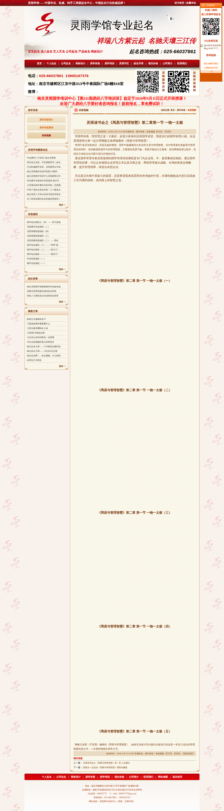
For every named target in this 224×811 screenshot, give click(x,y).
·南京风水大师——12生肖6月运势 (41, 351)
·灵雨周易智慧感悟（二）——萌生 (42, 240)
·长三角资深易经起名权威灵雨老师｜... (44, 199)
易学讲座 (95, 63)
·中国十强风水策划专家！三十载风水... (44, 190)
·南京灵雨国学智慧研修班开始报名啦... (44, 286)
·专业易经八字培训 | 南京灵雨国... (41, 158)
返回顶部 (188, 753)
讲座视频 (46, 135)
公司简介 (168, 63)
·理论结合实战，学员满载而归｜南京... (44, 162)
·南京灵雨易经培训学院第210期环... (42, 171)
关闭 (168, 131)
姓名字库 (139, 63)
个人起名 (51, 63)
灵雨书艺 (124, 63)
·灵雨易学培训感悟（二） (38, 227)
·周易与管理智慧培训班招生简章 (41, 291)
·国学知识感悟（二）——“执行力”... (43, 249)
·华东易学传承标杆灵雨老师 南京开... (43, 180)
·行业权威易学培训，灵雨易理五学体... (44, 167)
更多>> (62, 205)
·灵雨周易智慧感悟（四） (38, 231)
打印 (159, 131)
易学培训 (109, 63)
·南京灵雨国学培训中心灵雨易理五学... (44, 176)
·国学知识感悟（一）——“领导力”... (43, 254)
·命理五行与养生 (34, 360)
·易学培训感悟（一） (36, 263)
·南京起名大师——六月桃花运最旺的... (44, 346)
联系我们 (182, 63)
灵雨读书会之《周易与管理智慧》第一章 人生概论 (106, 763)
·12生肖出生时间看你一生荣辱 (40, 337)
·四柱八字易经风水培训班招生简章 (42, 296)
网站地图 (163, 777)
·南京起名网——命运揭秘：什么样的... (44, 355)
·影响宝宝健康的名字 (36, 319)
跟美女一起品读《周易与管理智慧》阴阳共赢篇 (105, 767)
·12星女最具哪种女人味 (37, 328)
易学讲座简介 (46, 119)
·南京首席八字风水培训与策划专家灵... (44, 194)
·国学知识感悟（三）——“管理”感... (43, 245)
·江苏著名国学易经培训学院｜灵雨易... (44, 185)
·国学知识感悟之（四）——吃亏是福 (43, 222)
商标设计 (80, 63)
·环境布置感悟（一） (36, 259)
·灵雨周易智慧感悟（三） (38, 236)
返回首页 (177, 777)
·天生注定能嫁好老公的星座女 (40, 342)
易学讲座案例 (46, 127)
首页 (39, 63)
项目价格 (153, 63)
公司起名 (66, 63)
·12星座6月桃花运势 (35, 333)
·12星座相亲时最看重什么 (38, 323)
